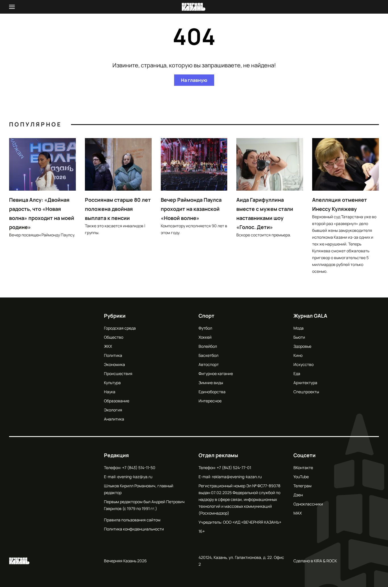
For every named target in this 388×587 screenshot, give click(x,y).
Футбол (205, 328)
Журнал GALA (310, 315)
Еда (296, 373)
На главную (194, 80)
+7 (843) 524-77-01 (234, 467)
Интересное (210, 400)
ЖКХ (108, 346)
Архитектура (305, 382)
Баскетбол (208, 355)
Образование (116, 400)
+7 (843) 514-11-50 (138, 467)
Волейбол (208, 346)
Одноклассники (308, 504)
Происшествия (118, 373)
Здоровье (302, 346)
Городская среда (120, 328)
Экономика (114, 364)
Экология (113, 410)
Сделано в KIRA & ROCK (315, 560)
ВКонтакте (303, 467)
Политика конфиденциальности (134, 529)
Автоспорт (209, 364)
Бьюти (299, 337)
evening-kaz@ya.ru (134, 476)
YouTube (301, 476)
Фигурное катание (216, 373)
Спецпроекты (306, 391)
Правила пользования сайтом (132, 520)
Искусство (303, 364)
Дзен (298, 495)
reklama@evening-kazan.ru (237, 476)
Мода (298, 328)
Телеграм (302, 485)
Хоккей (205, 337)
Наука (109, 391)
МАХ (297, 513)
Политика (113, 355)
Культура (112, 382)
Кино (298, 355)
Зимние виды (211, 382)
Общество (113, 337)
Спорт (206, 315)
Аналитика (114, 419)
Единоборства (212, 391)
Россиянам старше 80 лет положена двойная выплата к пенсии (118, 208)
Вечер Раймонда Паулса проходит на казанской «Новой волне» (191, 208)
